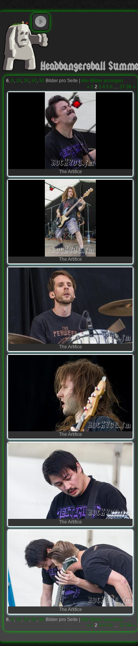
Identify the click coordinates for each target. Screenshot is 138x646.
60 (34, 80)
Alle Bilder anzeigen (102, 80)
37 (122, 86)
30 (26, 80)
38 (128, 86)
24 (18, 80)
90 (41, 80)
